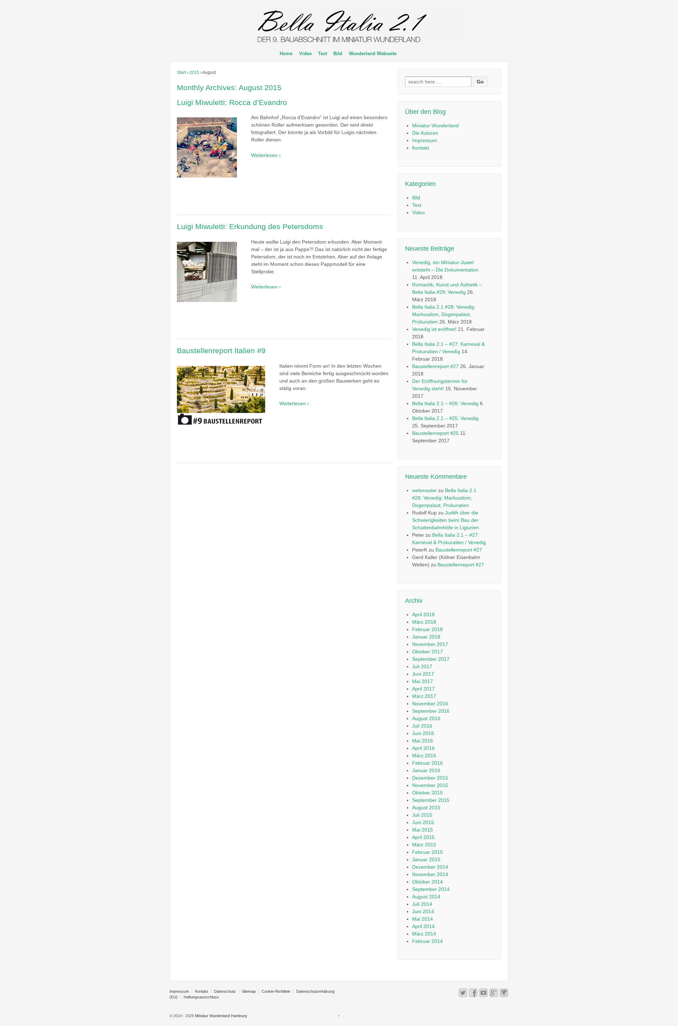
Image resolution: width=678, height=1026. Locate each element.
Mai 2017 (422, 681)
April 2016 (423, 748)
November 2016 (430, 703)
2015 (194, 72)
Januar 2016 (426, 770)
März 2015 (424, 844)
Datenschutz (225, 991)
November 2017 (430, 644)
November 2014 (430, 874)
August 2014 (426, 896)
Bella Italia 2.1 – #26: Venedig (445, 403)
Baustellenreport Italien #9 (221, 350)
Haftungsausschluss (201, 997)
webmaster (424, 490)
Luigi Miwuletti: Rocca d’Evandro (232, 102)
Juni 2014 (423, 911)
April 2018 (423, 614)
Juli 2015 (422, 815)
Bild (337, 53)
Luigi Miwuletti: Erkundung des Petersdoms (250, 226)
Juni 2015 (423, 822)
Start (181, 72)
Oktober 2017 (427, 651)
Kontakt (420, 148)
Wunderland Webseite (373, 53)
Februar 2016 (427, 763)
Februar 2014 (427, 941)
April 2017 (423, 689)
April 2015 (423, 837)
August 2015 (426, 807)
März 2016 (424, 755)
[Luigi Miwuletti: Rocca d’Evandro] (210, 150)
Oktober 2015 (427, 792)
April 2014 (423, 926)
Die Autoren (425, 133)
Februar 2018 (427, 629)
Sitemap (249, 991)
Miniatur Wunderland (435, 125)
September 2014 (431, 889)
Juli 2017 (422, 666)
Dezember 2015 (430, 778)
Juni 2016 (423, 733)
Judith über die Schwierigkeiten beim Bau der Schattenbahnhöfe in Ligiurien (445, 520)
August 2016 (426, 718)
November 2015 (430, 785)
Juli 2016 (422, 726)
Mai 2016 (422, 741)
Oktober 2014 (427, 882)
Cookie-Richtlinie (276, 991)
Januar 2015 (426, 859)
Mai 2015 (422, 830)
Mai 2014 (422, 919)
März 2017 (424, 696)
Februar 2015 (427, 852)
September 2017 (431, 659)
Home (286, 53)
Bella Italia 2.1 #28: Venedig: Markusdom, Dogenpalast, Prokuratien (444, 314)
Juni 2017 (423, 674)
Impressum (424, 140)
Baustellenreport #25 (435, 433)
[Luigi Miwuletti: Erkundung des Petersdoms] (210, 274)
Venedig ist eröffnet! (434, 329)
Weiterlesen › (266, 155)
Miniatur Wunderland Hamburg (220, 1016)
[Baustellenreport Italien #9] (224, 398)
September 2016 (431, 711)
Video (305, 53)
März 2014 (424, 934)
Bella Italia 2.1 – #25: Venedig (445, 418)
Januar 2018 (426, 637)
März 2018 (424, 622)
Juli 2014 (422, 904)
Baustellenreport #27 (435, 366)
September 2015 (431, 800)
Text (322, 53)
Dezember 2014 (430, 867)
